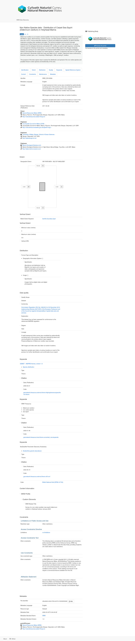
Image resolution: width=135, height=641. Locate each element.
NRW (43, 615)
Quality (51, 70)
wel (25, 34)
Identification (25, 70)
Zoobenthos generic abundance (32, 451)
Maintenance (43, 74)
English (21, 34)
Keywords (59, 70)
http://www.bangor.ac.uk (29, 138)
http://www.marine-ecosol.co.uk (31, 149)
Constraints (32, 74)
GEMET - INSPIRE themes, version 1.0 (31, 364)
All (27, 34)
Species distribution (28, 367)
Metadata (53, 74)
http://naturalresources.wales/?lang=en (33, 117)
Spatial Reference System (73, 70)
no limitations (46, 532)
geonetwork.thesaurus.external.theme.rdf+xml (36, 476)
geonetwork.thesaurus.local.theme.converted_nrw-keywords (40, 437)
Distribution (42, 70)
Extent (34, 70)
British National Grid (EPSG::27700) (52, 482)
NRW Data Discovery (23, 20)
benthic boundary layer (49, 219)
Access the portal (101, 46)
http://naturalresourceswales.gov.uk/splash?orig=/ (36, 127)
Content (23, 74)
